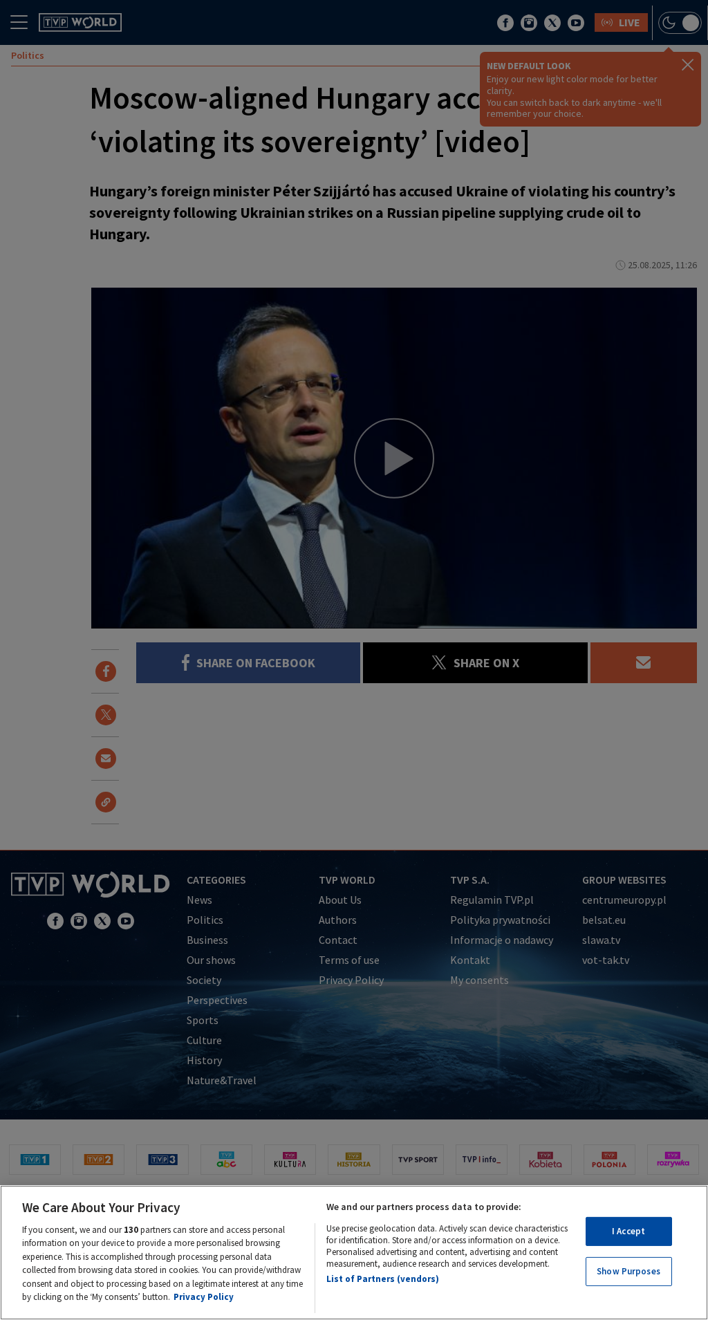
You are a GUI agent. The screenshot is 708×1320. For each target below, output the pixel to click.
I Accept (628, 1231)
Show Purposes (628, 1271)
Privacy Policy (204, 1297)
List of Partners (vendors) (382, 1279)
